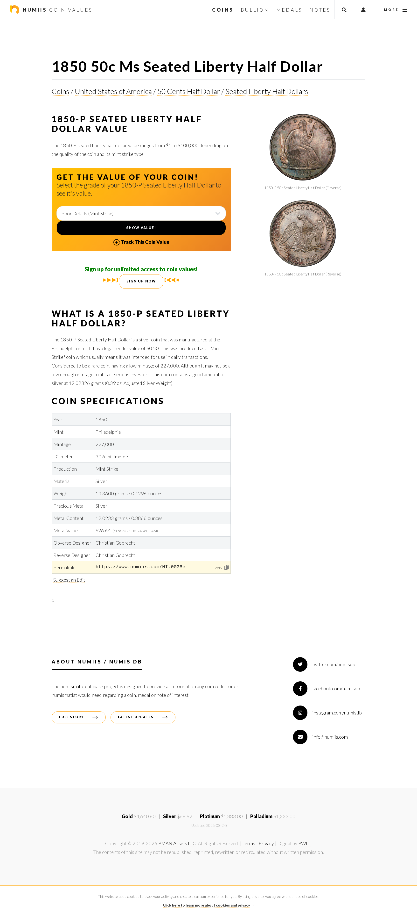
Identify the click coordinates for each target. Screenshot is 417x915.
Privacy (266, 843)
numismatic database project (89, 686)
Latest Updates (135, 717)
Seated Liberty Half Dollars (266, 91)
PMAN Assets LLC (177, 843)
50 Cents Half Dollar (188, 91)
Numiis (57, 10)
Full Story (71, 717)
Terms (249, 843)
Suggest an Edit (69, 580)
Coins (60, 91)
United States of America (113, 91)
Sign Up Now (141, 281)
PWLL (304, 843)
